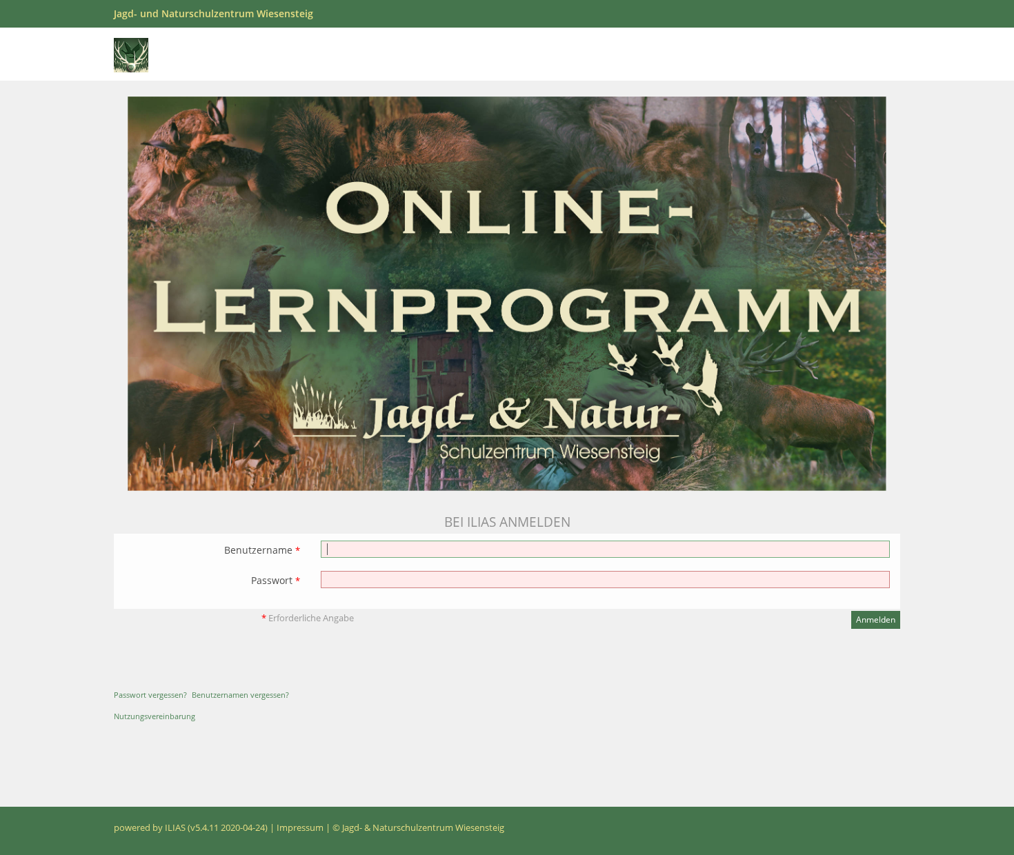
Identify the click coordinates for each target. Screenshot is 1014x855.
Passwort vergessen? (150, 695)
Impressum (300, 828)
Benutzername (262, 549)
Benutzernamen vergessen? (240, 695)
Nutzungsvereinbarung (154, 716)
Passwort (275, 580)
